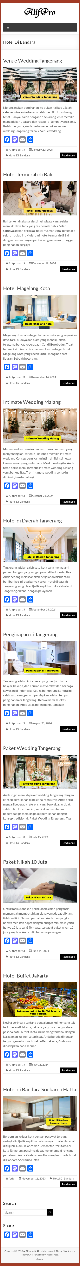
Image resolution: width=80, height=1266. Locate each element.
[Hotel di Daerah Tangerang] (40, 529)
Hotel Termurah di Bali (27, 174)
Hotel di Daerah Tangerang (32, 520)
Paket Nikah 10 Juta (25, 862)
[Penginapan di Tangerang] (40, 643)
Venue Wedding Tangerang (32, 60)
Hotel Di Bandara (19, 155)
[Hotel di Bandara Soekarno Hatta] (40, 1098)
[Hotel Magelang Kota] (40, 296)
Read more (68, 155)
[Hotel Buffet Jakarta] (40, 984)
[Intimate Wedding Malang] (40, 410)
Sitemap (40, 1259)
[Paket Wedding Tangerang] (40, 756)
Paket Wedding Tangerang (32, 748)
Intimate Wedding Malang (32, 402)
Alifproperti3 (17, 149)
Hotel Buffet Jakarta (25, 975)
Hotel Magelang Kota (26, 288)
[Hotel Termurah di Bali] (40, 183)
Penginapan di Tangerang (30, 634)
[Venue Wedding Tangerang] (40, 69)
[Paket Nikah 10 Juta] (40, 870)
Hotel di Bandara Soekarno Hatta (39, 1089)
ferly (11, 1178)
